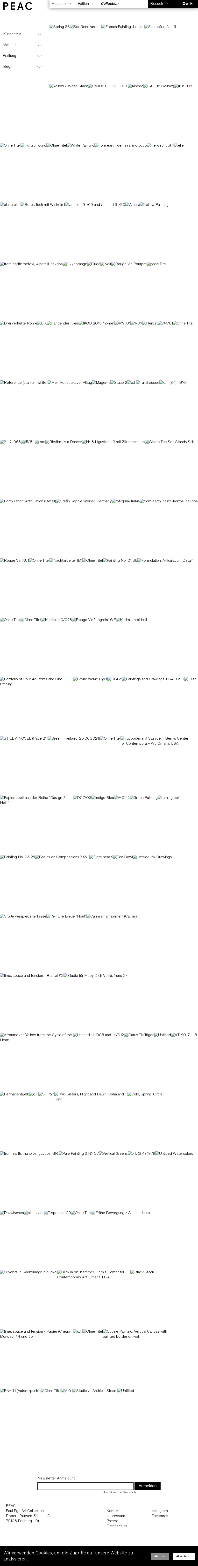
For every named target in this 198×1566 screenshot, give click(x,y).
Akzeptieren (183, 1556)
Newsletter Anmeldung (56, 1479)
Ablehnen (160, 1556)
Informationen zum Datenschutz (119, 1492)
